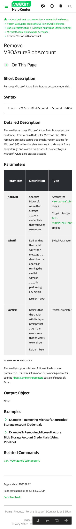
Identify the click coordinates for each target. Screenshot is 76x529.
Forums (30, 511)
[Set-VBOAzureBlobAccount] (47, 520)
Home (8, 511)
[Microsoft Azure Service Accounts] (66, 520)
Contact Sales (55, 511)
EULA (68, 511)
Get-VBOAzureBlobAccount (22, 460)
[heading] (38, 78)
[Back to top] (56, 520)
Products (19, 511)
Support (40, 511)
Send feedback (12, 497)
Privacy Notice (20, 524)
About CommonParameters (28, 377)
